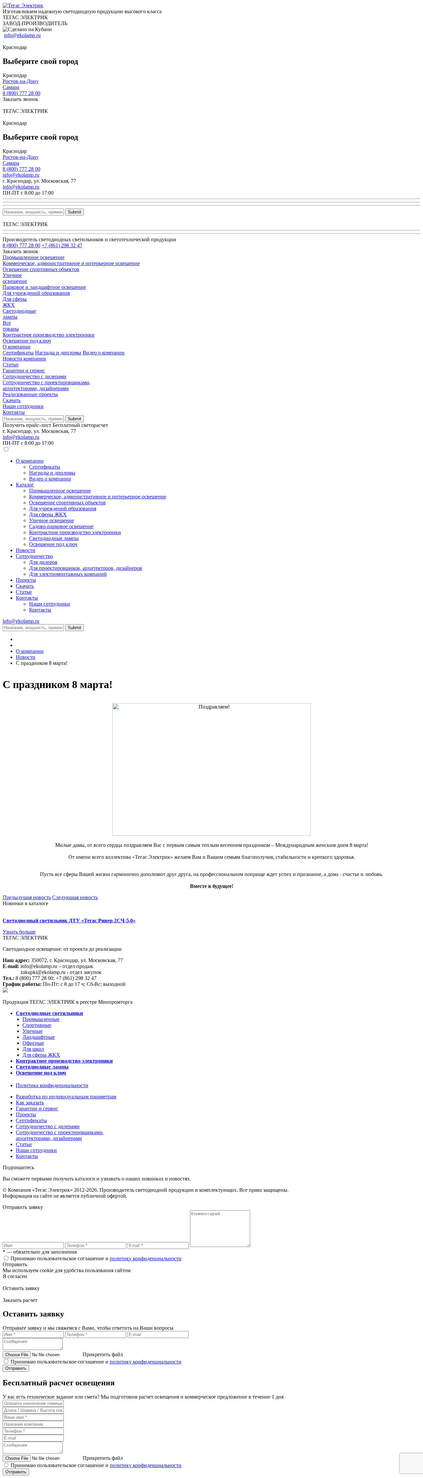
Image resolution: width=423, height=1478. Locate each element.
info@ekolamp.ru (22, 35)
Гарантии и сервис (24, 370)
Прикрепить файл (103, 1354)
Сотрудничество (34, 556)
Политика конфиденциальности (52, 1085)
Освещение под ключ (53, 544)
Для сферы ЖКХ (48, 514)
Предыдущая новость (27, 897)
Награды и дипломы (58, 352)
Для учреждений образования (62, 508)
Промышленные (40, 1019)
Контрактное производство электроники (75, 532)
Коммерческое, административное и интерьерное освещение (97, 496)
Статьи (11, 364)
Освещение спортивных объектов (67, 502)
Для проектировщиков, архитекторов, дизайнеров (85, 568)
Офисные (33, 1043)
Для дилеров (43, 562)
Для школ (33, 1049)
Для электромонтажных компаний (68, 574)
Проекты (26, 580)
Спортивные (36, 1025)
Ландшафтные (38, 1037)
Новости (25, 550)
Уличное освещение (51, 520)
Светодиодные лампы (54, 538)
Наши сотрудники (23, 406)
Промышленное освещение (60, 490)
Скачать (11, 400)
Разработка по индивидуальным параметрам (66, 1096)
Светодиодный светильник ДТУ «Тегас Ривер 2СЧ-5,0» (69, 920)
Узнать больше (19, 932)
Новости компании (24, 358)
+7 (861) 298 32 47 (62, 245)
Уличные (32, 1031)
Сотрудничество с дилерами (34, 376)
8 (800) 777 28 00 (21, 93)
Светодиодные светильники (49, 1013)
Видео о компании (104, 352)
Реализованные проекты (30, 394)
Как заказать (30, 1102)
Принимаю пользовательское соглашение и (96, 1258)
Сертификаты (18, 352)
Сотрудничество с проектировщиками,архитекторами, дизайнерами (47, 385)
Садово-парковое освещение (61, 526)
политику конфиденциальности (145, 1258)
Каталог (25, 484)
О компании (16, 346)
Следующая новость (75, 897)
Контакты (14, 412)
